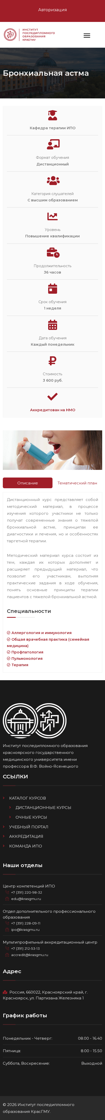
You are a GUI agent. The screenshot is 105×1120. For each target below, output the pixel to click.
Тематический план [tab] (77, 483)
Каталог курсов (27, 798)
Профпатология (26, 652)
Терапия (19, 665)
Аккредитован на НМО (52, 410)
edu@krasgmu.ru (26, 899)
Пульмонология (26, 658)
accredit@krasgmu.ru (29, 955)
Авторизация (52, 9)
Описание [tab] (27, 483)
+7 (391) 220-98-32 (26, 892)
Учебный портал (28, 827)
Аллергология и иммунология (41, 632)
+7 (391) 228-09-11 (26, 923)
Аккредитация (26, 836)
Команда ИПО (25, 846)
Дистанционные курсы (43, 807)
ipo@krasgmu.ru (25, 930)
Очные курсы (31, 817)
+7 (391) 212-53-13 (25, 948)
